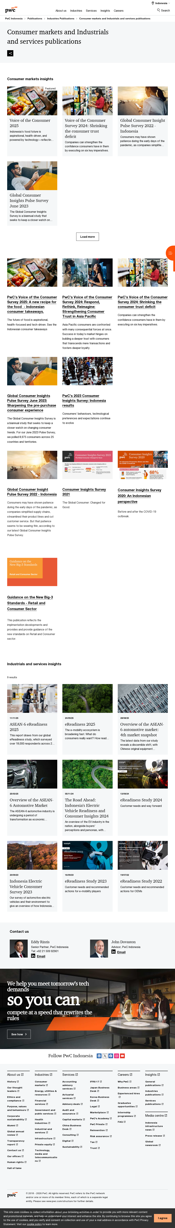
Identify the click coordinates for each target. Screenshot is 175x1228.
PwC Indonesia (14, 18)
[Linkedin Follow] (99, 1056)
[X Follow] (105, 1056)
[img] (10, 53)
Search (165, 10)
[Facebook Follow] (110, 1056)
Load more (87, 236)
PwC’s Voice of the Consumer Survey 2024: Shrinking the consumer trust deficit (143, 302)
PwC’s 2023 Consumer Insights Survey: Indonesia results (84, 400)
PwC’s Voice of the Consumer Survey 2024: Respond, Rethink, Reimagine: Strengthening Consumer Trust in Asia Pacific (87, 306)
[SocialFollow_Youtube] (122, 1056)
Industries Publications (60, 18)
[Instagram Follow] (116, 1056)
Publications (35, 18)
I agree (162, 1218)
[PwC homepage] (11, 8)
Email (41, 956)
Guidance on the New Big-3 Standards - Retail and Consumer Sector (30, 603)
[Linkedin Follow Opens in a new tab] (33, 955)
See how (17, 1034)
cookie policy (34, 1224)
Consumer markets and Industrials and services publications (114, 18)
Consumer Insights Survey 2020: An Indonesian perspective (139, 496)
